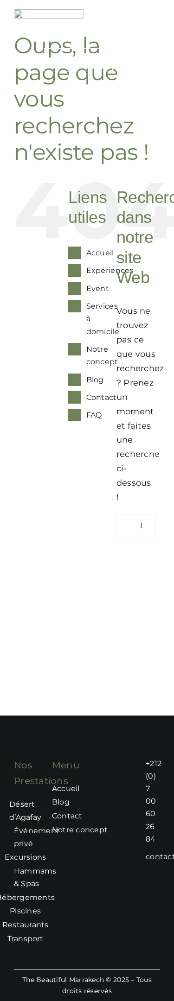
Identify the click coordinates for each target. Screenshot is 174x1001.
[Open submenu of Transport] (48, 938)
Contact (101, 397)
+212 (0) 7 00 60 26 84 (153, 801)
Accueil (100, 252)
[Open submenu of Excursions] (50, 857)
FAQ (94, 415)
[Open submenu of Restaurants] (53, 925)
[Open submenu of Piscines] (45, 911)
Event (97, 288)
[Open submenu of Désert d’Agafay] (46, 811)
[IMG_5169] (49, 13)
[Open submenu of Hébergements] (59, 897)
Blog (95, 379)
